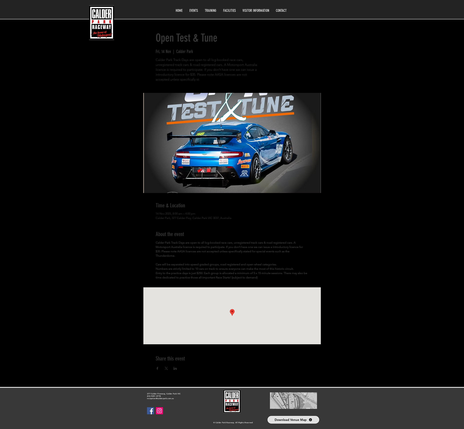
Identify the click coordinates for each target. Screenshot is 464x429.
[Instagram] (159, 410)
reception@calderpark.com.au (160, 398)
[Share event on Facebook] (157, 368)
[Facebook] (150, 410)
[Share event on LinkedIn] (175, 368)
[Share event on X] (166, 368)
